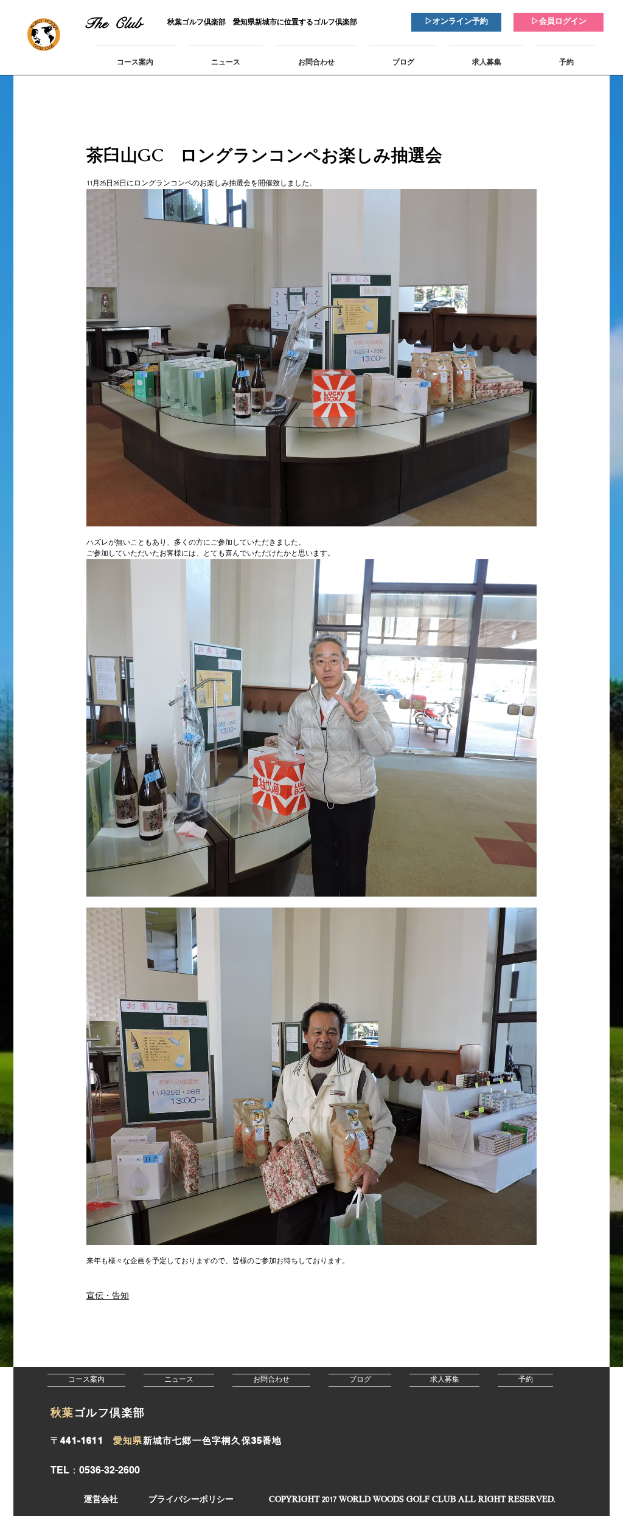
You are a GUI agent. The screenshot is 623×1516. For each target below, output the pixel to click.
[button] (412, 1500)
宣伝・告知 (107, 1296)
